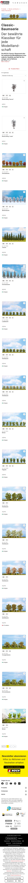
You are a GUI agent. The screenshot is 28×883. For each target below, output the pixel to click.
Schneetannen (6, 284)
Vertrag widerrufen (11, 838)
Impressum (8, 843)
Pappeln (4, 469)
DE (15, 2)
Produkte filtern (15, 68)
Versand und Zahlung (16, 841)
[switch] (23, 816)
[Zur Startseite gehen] (5, 3)
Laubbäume (5, 321)
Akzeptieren (10, 881)
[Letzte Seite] (15, 746)
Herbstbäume (5, 173)
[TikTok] (19, 783)
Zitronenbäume (6, 692)
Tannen (4, 247)
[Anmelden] (22, 3)
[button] (5, 61)
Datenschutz (7, 841)
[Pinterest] (15, 783)
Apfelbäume (5, 618)
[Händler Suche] (17, 3)
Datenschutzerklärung (16, 875)
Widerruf (20, 838)
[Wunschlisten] (20, 3)
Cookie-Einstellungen (17, 843)
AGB (23, 841)
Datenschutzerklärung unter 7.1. (18, 861)
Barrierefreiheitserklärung (14, 845)
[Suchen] (13, 3)
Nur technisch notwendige (14, 878)
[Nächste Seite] (12, 746)
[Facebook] (2, 783)
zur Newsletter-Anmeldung (13, 767)
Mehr (19, 881)
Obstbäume (5, 358)
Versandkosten (4, 800)
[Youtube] (11, 783)
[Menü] (26, 3)
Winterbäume (5, 210)
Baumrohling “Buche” (8, 99)
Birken (4, 432)
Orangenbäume (6, 655)
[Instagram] (7, 783)
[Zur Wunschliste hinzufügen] (24, 80)
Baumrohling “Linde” (7, 136)
